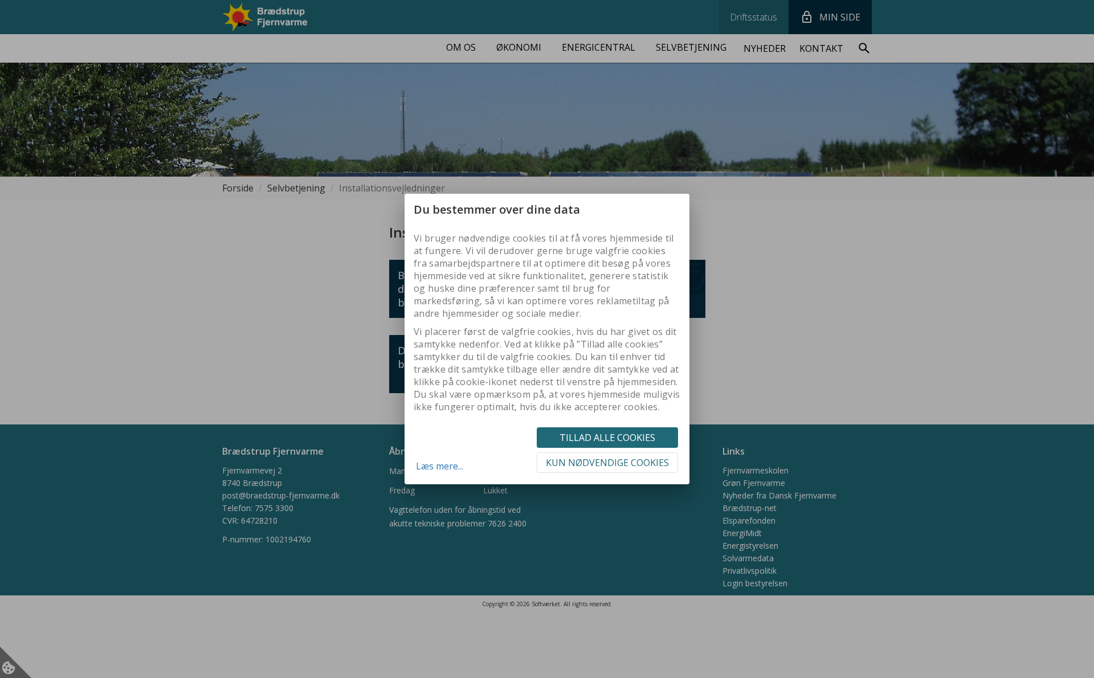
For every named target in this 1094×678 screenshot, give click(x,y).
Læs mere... (439, 466)
